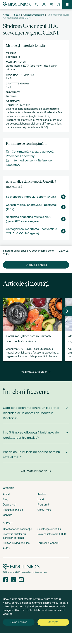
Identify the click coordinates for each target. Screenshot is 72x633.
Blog (5, 499)
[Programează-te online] (51, 4)
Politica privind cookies (16, 543)
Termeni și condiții (48, 543)
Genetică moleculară (33, 15)
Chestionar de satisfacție (17, 529)
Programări (43, 504)
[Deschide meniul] (67, 4)
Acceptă (53, 622)
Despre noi (9, 504)
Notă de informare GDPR (51, 534)
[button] (62, 196)
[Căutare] (36, 4)
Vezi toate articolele (34, 371)
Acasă (6, 15)
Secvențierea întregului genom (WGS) (31, 196)
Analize (16, 15)
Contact (7, 514)
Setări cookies (19, 622)
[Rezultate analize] (44, 4)
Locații (41, 499)
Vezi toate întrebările (34, 471)
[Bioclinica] (17, 4)
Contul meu (44, 509)
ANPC (6, 548)
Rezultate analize (13, 509)
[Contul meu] (58, 4)
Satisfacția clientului (49, 529)
